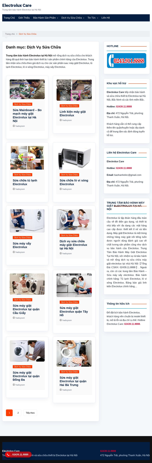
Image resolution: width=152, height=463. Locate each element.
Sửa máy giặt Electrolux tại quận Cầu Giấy (26, 309)
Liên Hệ (106, 18)
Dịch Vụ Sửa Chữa (71, 18)
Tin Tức (92, 18)
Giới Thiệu (24, 18)
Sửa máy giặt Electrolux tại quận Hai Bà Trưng (73, 381)
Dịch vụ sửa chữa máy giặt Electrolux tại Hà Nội (73, 245)
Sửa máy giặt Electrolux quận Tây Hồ (74, 311)
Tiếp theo (30, 413)
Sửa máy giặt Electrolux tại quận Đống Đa (26, 376)
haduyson (20, 126)
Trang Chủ (9, 18)
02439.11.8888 (108, 451)
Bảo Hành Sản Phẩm (44, 18)
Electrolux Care (16, 5)
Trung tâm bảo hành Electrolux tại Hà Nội (29, 55)
